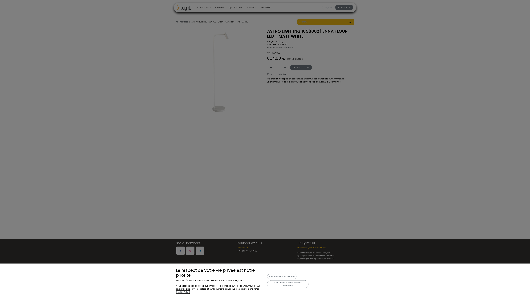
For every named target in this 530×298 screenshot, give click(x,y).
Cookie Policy (183, 292)
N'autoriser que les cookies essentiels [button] (288, 284)
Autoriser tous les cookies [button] (282, 276)
